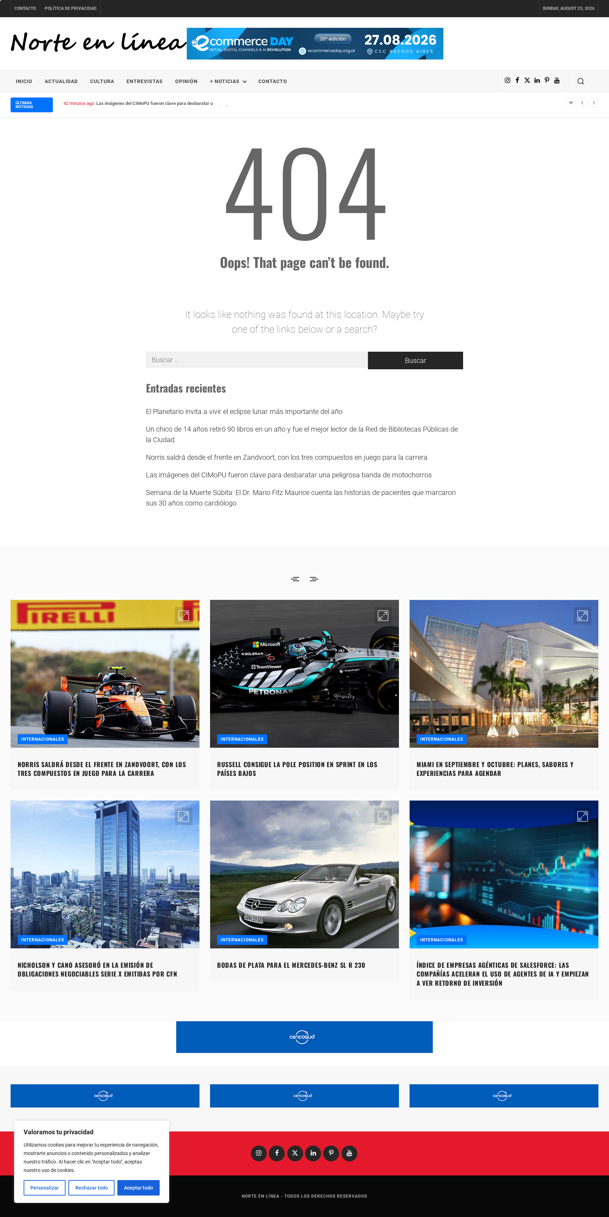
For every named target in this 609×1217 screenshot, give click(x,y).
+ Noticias (225, 81)
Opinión (186, 81)
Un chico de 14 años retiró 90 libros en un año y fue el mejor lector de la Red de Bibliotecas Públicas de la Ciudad (302, 434)
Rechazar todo (91, 1188)
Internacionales (42, 739)
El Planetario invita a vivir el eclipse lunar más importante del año (244, 411)
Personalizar (44, 1188)
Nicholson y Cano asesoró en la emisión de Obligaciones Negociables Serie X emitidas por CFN (97, 969)
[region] (91, 1162)
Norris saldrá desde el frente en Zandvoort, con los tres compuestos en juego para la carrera (286, 457)
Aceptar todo (138, 1188)
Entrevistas (145, 81)
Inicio (24, 81)
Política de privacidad (71, 8)
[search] (581, 81)
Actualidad (61, 81)
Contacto (25, 8)
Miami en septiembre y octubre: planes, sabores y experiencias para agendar (495, 769)
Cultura (102, 81)
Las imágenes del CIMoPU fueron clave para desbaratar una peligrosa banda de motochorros (190, 103)
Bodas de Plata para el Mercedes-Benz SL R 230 (291, 965)
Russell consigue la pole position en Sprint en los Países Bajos (297, 769)
